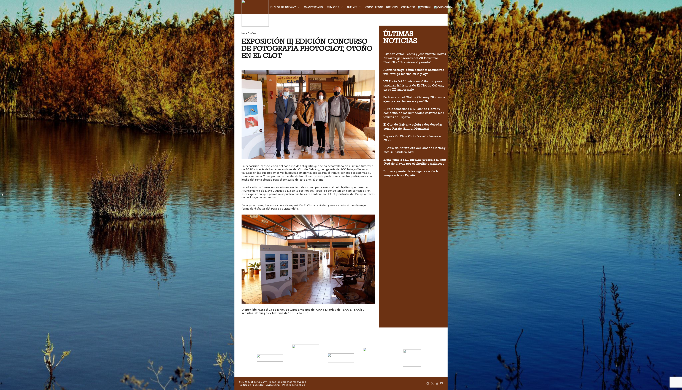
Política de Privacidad (251, 384)
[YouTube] (441, 383)
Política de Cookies (293, 384)
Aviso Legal (273, 384)
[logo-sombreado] (255, 13)
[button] (298, 7)
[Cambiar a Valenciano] (443, 7)
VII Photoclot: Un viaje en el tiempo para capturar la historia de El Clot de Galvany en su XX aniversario (413, 85)
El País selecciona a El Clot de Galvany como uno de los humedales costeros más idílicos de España (413, 113)
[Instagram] (437, 383)
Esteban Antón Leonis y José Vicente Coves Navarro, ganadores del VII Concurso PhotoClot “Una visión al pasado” (414, 58)
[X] (432, 383)
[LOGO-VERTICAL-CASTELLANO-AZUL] (305, 358)
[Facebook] (427, 383)
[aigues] (341, 357)
